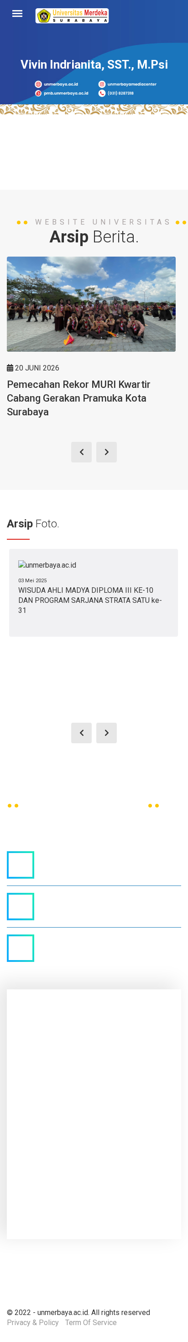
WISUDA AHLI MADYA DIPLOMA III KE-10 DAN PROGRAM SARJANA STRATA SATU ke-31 (90, 600)
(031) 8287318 (73, 899)
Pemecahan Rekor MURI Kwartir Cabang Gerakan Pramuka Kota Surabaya (79, 398)
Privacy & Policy (33, 1322)
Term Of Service (91, 1322)
